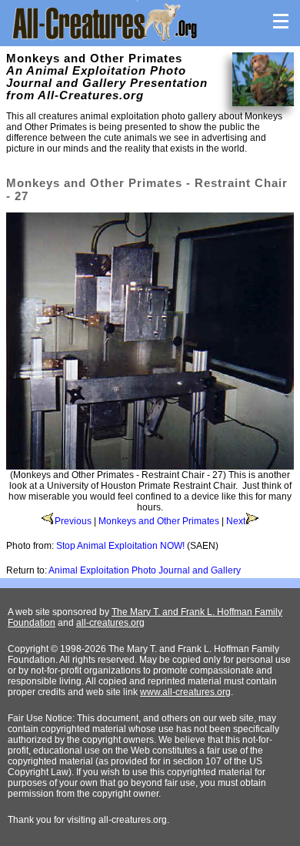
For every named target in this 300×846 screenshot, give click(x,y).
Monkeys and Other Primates (158, 521)
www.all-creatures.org (185, 692)
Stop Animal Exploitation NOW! (120, 545)
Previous (73, 521)
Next (235, 521)
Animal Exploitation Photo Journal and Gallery (144, 570)
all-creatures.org (110, 622)
